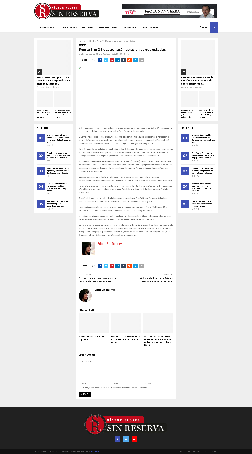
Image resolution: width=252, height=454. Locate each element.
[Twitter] (203, 27)
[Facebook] (201, 27)
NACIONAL (88, 27)
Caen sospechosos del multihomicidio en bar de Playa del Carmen (62, 114)
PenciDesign (94, 451)
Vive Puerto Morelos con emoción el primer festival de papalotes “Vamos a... (58, 155)
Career (205, 451)
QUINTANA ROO (45, 27)
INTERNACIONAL (109, 27)
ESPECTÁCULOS (150, 27)
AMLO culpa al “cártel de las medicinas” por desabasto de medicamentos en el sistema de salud (157, 341)
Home (182, 451)
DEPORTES (129, 27)
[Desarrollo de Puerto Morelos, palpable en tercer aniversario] (45, 99)
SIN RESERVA (69, 27)
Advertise (196, 451)
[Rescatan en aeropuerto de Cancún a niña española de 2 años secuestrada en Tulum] (54, 57)
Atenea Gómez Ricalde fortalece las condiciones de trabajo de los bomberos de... (59, 139)
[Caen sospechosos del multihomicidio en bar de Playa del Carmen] (62, 99)
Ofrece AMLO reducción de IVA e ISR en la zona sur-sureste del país (125, 339)
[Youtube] (207, 27)
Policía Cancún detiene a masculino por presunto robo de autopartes (57, 204)
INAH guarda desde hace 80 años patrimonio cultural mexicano (156, 279)
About (189, 451)
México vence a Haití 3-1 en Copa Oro (91, 338)
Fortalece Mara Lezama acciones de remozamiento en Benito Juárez (98, 279)
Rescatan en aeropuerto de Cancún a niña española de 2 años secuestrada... (53, 80)
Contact (213, 451)
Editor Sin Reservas (88, 54)
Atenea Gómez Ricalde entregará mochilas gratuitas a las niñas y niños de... (57, 187)
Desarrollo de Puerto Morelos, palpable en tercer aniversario (44, 114)
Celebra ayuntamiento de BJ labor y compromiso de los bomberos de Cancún (58, 171)
